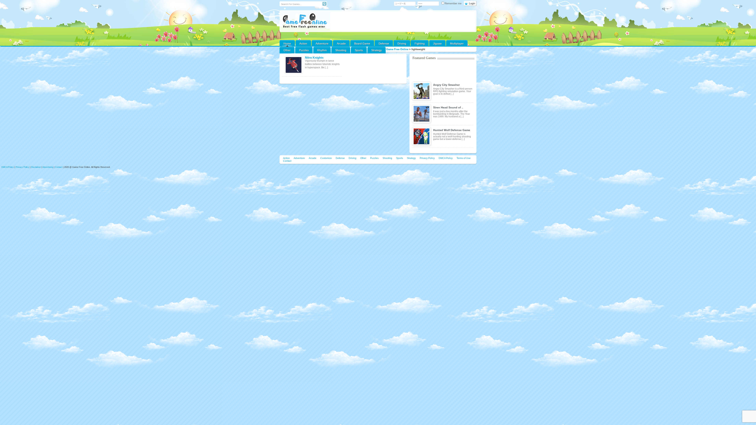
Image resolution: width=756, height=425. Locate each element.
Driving (401, 43)
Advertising (48, 167)
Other (363, 158)
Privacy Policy (427, 158)
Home (287, 43)
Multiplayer (457, 43)
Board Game (362, 43)
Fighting (420, 43)
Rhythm (322, 50)
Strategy (376, 50)
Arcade (341, 43)
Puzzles (304, 50)
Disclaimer (36, 167)
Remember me (453, 3)
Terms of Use (464, 158)
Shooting (340, 50)
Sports (359, 50)
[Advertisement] (402, 21)
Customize (326, 158)
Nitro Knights (314, 57)
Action (303, 43)
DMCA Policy (446, 158)
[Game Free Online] (305, 21)
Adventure (322, 43)
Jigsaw (437, 43)
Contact (287, 161)
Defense (384, 43)
